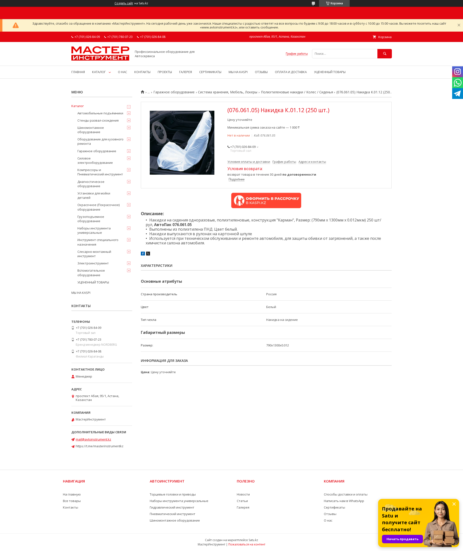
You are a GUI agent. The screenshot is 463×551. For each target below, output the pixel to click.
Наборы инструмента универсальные (94, 230)
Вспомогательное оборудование (91, 272)
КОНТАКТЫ (142, 72)
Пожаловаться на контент (246, 544)
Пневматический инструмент (172, 514)
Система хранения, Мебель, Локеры (227, 92)
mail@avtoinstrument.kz (93, 439)
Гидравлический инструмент (172, 507)
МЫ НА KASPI (238, 72)
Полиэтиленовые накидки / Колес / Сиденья (297, 92)
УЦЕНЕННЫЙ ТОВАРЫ (330, 72)
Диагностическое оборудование (90, 183)
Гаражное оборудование (174, 92)
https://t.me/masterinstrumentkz (99, 446)
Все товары (72, 501)
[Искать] (384, 53)
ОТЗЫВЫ (261, 72)
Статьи (242, 501)
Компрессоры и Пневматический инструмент (100, 172)
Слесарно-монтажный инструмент (94, 253)
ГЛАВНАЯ (78, 72)
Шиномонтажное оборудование (90, 129)
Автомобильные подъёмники (100, 113)
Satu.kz (253, 540)
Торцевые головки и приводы (173, 494)
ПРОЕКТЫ (165, 72)
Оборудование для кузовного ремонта (100, 141)
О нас (328, 520)
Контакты (70, 507)
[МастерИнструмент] (100, 59)
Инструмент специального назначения (97, 242)
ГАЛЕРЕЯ (185, 72)
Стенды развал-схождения (98, 120)
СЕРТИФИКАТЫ (210, 72)
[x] (148, 254)
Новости (243, 494)
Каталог (77, 106)
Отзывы (330, 514)
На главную (72, 494)
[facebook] (143, 254)
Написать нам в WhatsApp (344, 501)
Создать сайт (124, 3)
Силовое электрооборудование (95, 160)
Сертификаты (334, 507)
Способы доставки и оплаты (346, 494)
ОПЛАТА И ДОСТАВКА (291, 72)
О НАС (122, 72)
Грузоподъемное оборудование (90, 218)
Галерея (243, 507)
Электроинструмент (93, 263)
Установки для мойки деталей (93, 195)
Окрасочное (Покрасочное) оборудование (98, 207)
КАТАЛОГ (99, 72)
